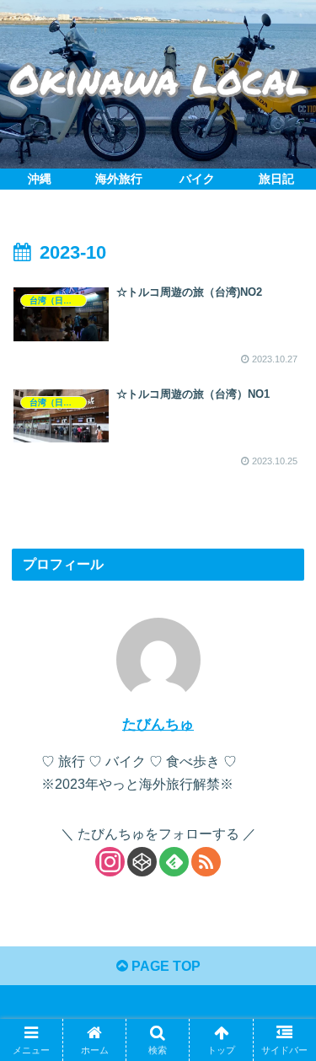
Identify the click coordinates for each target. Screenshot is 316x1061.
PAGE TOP (164, 966)
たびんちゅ (158, 724)
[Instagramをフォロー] (110, 861)
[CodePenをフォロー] (142, 861)
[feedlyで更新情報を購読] (174, 861)
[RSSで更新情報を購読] (206, 861)
